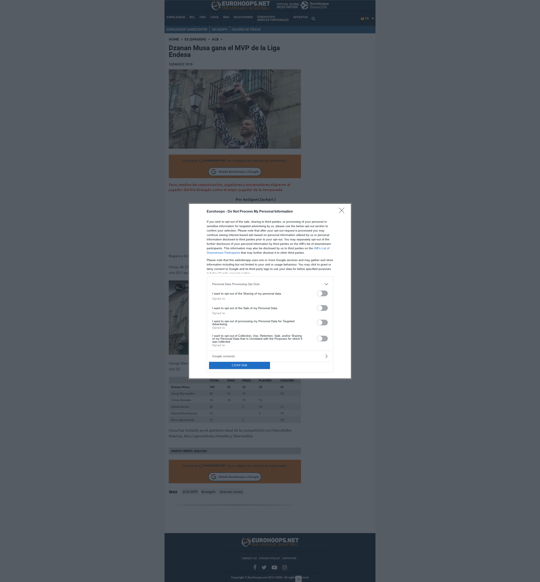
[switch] (322, 293)
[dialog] (270, 291)
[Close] (343, 212)
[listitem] (270, 284)
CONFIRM (239, 365)
